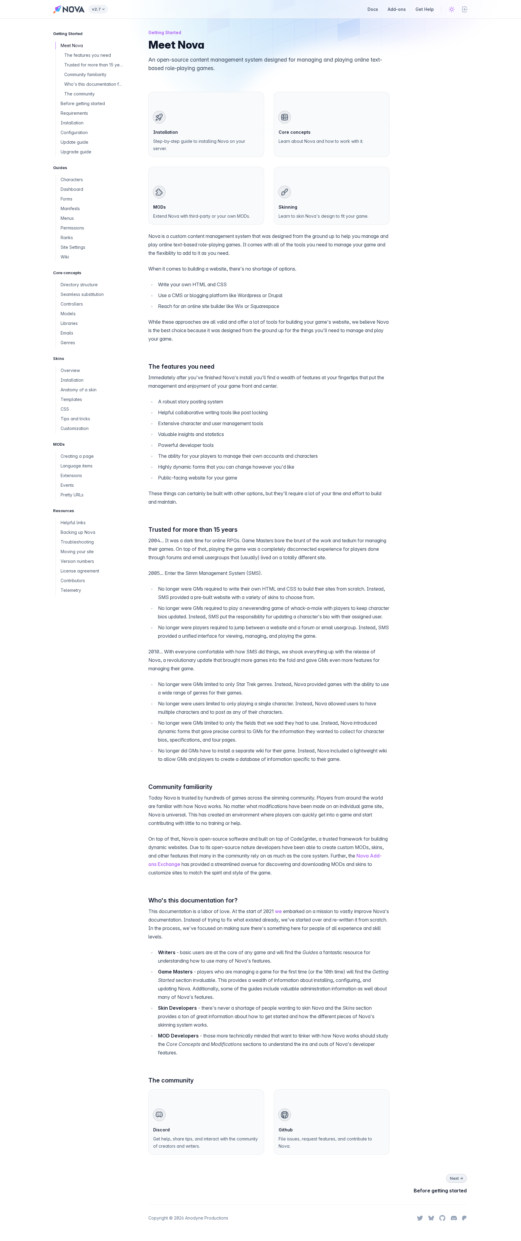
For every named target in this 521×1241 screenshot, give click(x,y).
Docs (373, 9)
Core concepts (295, 132)
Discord (161, 1129)
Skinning (288, 207)
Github (286, 1129)
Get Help (424, 9)
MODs (159, 207)
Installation (165, 132)
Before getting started (440, 1191)
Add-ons (397, 9)
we (278, 911)
